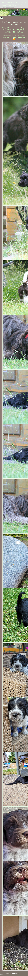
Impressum (9, 973)
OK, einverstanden (8, 7)
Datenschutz (15, 973)
